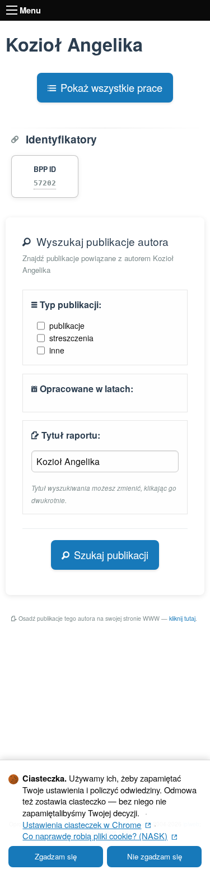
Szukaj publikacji (111, 554)
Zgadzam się (56, 856)
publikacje (67, 325)
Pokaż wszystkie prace (111, 87)
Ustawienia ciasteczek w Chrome (86, 824)
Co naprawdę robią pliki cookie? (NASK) (99, 835)
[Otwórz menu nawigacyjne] (11, 10)
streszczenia (71, 337)
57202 (45, 183)
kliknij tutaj (182, 618)
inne (56, 350)
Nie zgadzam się (154, 856)
